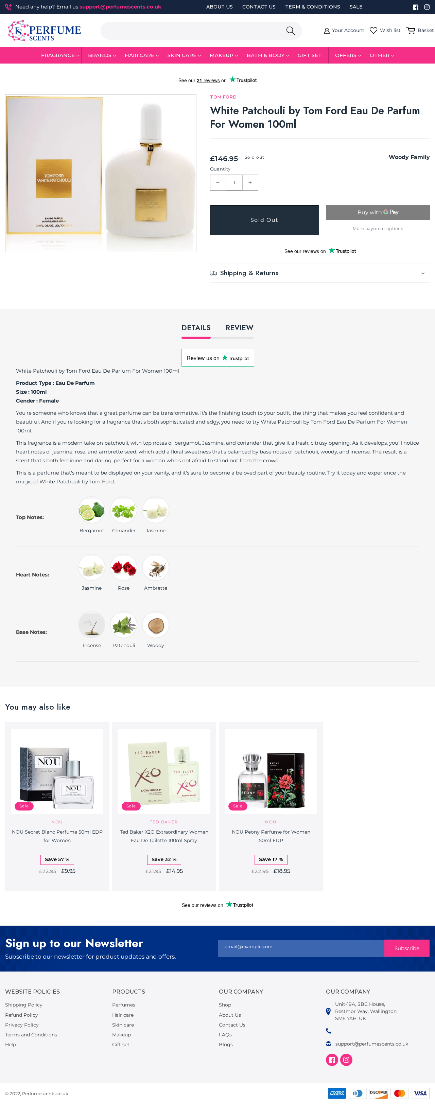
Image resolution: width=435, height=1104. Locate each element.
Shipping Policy (23, 1005)
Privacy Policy (22, 1025)
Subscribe (407, 948)
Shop (225, 1005)
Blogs (226, 1044)
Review (240, 328)
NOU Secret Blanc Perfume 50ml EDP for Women (57, 836)
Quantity (220, 169)
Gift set (120, 1044)
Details (196, 328)
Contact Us (259, 7)
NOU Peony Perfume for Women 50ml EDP (271, 836)
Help (10, 1044)
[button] (58, 55)
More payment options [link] (378, 228)
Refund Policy (21, 1015)
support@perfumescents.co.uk (120, 6)
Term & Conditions (312, 7)
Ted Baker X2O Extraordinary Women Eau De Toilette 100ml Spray (164, 836)
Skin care (123, 1025)
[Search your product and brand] (290, 31)
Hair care (123, 1015)
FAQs (225, 1035)
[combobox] (201, 31)
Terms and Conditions (31, 1035)
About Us (219, 7)
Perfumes (123, 1005)
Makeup (121, 1035)
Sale (356, 7)
